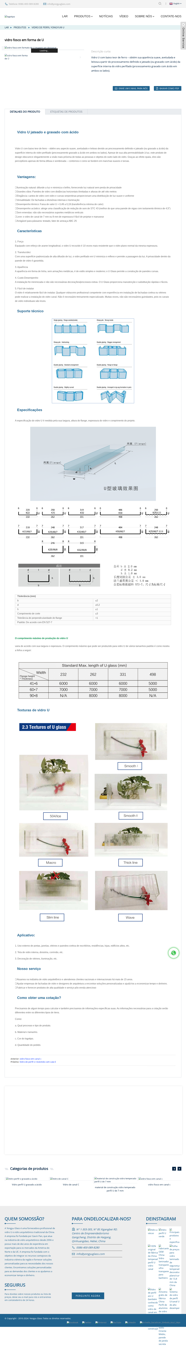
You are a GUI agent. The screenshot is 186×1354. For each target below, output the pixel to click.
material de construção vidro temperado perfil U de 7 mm (115, 1189)
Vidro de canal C (71, 1184)
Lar (65, 16)
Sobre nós (143, 16)
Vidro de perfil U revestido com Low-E (38, 1061)
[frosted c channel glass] (160, 1178)
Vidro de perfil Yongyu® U (48, 27)
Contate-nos (171, 16)
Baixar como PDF (169, 88)
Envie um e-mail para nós (133, 88)
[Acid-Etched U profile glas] (27, 1178)
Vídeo (123, 16)
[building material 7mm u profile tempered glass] (115, 1180)
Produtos (82, 16)
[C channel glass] (71, 1178)
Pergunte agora (88, 1295)
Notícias (106, 16)
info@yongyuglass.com (58, 3)
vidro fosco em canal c (30, 1058)
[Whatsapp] (174, 953)
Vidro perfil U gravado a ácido (27, 1184)
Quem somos (24, 1219)
